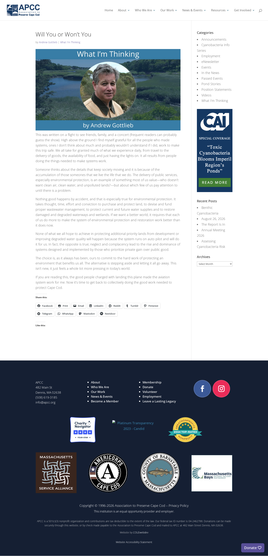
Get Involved (242, 10)
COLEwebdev (140, 532)
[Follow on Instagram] (221, 388)
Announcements (213, 39)
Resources (218, 10)
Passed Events (212, 78)
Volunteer (150, 392)
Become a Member (105, 401)
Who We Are (143, 10)
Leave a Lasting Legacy (159, 401)
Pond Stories (211, 84)
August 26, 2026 (213, 218)
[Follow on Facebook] (202, 388)
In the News (210, 73)
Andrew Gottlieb (48, 42)
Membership (152, 382)
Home (109, 10)
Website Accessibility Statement (134, 542)
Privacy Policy (179, 505)
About (122, 10)
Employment (210, 56)
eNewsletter (210, 61)
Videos (206, 95)
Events (206, 67)
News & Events (192, 10)
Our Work (167, 10)
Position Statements (216, 89)
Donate (148, 387)
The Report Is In (213, 224)
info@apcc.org (45, 402)
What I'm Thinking (70, 42)
